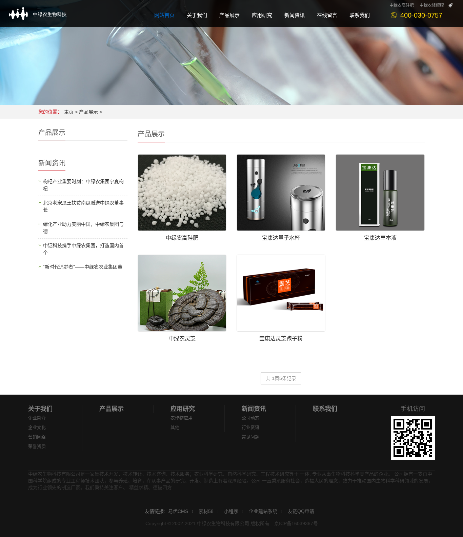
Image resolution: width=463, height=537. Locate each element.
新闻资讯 (254, 408)
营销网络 (37, 436)
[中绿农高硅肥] (182, 192)
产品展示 (88, 112)
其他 (174, 427)
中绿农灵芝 (182, 338)
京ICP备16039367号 (296, 523)
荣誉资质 (37, 446)
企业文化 (37, 427)
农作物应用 (181, 417)
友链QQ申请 (301, 511)
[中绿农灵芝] (182, 293)
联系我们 (325, 408)
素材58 (206, 511)
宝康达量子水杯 (281, 238)
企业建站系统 (263, 511)
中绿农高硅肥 (401, 5)
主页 (69, 112)
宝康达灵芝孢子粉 (281, 338)
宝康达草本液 (380, 238)
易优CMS (178, 511)
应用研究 (182, 408)
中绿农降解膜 (432, 5)
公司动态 (250, 417)
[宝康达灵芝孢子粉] (281, 293)
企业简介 (37, 417)
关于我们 (40, 408)
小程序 (231, 511)
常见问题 (250, 436)
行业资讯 (250, 427)
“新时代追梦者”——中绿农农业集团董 (82, 267)
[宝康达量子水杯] (281, 192)
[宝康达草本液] (380, 192)
